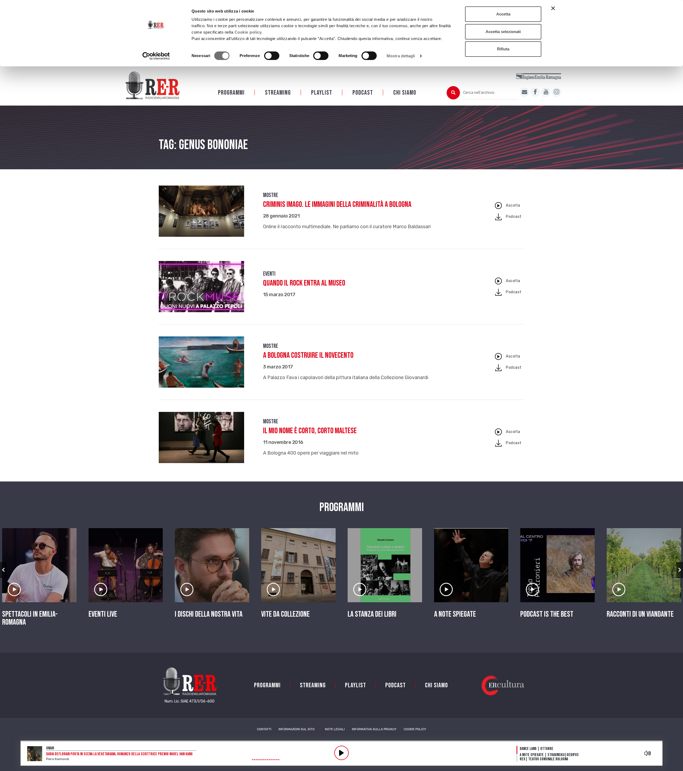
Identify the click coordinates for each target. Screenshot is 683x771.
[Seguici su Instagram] (556, 92)
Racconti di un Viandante (640, 614)
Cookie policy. (249, 32)
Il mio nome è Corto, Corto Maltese (310, 431)
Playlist (321, 93)
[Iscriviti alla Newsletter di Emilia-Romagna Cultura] (524, 92)
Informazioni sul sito (297, 729)
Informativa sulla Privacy (374, 729)
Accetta (503, 14)
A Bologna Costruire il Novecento (308, 355)
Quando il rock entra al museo (304, 283)
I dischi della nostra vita (209, 614)
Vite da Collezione (285, 614)
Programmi (231, 93)
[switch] (271, 55)
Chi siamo (404, 93)
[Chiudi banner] (553, 8)
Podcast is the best (546, 614)
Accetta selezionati (503, 31)
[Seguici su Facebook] (535, 92)
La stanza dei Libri (372, 614)
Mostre (270, 195)
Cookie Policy (415, 729)
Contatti (264, 729)
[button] (3, 570)
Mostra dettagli (401, 56)
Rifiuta (503, 49)
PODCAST (362, 93)
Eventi (269, 274)
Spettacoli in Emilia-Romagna (30, 618)
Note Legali (335, 729)
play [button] (341, 753)
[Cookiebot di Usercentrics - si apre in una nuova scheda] (156, 56)
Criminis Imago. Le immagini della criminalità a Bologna (337, 204)
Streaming (278, 93)
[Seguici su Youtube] (546, 92)
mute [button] (647, 753)
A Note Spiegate (455, 614)
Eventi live (103, 614)
